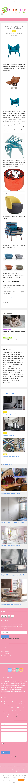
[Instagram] (9, 616)
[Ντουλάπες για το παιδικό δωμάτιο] (14, 508)
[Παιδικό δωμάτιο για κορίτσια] (14, 535)
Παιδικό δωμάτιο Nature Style (11, 604)
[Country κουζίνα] (14, 424)
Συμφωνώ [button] (21, 779)
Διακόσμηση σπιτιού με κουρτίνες (11, 457)
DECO (14, 31)
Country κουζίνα (8, 435)
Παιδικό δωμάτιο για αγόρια (10, 493)
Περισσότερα (14, 716)
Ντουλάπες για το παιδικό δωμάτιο (13, 522)
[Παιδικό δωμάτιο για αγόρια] (14, 479)
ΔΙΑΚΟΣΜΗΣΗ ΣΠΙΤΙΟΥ (12, 302)
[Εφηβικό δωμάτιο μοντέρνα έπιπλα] (14, 561)
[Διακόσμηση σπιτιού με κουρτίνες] (14, 445)
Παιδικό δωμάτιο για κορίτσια (11, 546)
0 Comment (14, 35)
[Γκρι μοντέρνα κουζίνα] (14, 403)
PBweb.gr (13, 766)
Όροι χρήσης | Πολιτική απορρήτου (9, 757)
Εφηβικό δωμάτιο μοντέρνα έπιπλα (13, 575)
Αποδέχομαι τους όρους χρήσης (10, 638)
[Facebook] (2, 616)
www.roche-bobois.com (9, 298)
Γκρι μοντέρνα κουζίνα (10, 414)
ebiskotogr (9, 33)
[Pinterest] (12, 616)
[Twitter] (5, 616)
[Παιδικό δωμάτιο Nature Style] (14, 590)
